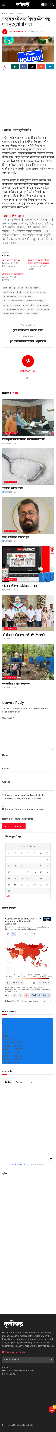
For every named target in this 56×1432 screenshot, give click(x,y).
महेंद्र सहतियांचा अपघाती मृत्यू (15, 537)
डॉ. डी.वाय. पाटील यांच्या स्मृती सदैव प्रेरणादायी (23, 634)
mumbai (7, 305)
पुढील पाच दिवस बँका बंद (11, 260)
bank (20, 288)
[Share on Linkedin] (50, 66)
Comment (8, 718)
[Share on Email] (41, 66)
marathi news (26, 296)
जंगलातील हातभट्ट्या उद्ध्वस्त (16, 683)
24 (9, 885)
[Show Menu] (3, 4)
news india (28, 305)
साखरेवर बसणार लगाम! (12, 488)
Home (4, 13)
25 (15, 885)
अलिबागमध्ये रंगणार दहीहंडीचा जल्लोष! (19, 585)
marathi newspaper (36, 301)
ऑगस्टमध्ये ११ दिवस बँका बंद (12, 274)
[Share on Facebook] (24, 66)
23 (47, 878)
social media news (13, 314)
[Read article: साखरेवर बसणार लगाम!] (28, 466)
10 (9, 872)
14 (34, 872)
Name (6, 755)
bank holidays (33, 288)
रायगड (12, 13)
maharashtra (10, 296)
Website (6, 782)
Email (6, 768)
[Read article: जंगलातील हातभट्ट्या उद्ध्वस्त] (28, 662)
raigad (30, 309)
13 (28, 872)
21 (34, 878)
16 (47, 872)
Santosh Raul (17, 31)
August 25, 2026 (10, 443)
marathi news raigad (14, 301)
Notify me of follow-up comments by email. (23, 809)
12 (22, 872)
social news (31, 314)
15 (41, 872)
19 (22, 878)
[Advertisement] (28, 100)
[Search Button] (52, 4)
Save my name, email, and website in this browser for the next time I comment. (25, 797)
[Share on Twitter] (32, 66)
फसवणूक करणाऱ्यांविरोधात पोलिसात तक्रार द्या (23, 439)
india (19, 292)
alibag (12, 288)
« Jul (8, 896)
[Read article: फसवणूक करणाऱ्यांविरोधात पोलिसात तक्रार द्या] (28, 417)
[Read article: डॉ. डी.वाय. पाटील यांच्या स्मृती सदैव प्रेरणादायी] (28, 613)
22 (41, 878)
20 (28, 878)
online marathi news (13, 309)
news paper (42, 305)
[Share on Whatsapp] (15, 66)
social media (42, 309)
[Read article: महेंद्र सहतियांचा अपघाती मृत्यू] (28, 515)
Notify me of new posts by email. (18, 819)
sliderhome (10, 433)
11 (15, 872)
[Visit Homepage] (23, 4)
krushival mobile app (35, 292)
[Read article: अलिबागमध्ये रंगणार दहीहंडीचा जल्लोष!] (28, 564)
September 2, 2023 (36, 31)
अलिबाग (20, 13)
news (17, 305)
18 (15, 878)
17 (9, 878)
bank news (9, 292)
